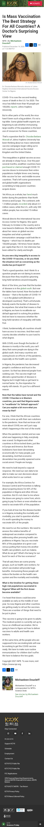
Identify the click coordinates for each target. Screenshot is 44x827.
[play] (3, 824)
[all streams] (41, 824)
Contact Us (9, 759)
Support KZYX (10, 744)
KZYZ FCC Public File (12, 769)
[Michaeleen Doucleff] (7, 683)
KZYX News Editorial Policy (14, 796)
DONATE (36, 3)
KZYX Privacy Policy (12, 791)
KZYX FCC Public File (12, 764)
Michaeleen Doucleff (11, 42)
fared (29, 194)
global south (26, 288)
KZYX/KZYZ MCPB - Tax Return (16, 786)
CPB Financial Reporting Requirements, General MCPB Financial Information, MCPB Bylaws (21, 780)
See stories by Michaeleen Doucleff (26, 695)
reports (14, 107)
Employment (9, 754)
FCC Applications (11, 774)
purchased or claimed (12, 167)
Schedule (8, 749)
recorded (23, 204)
